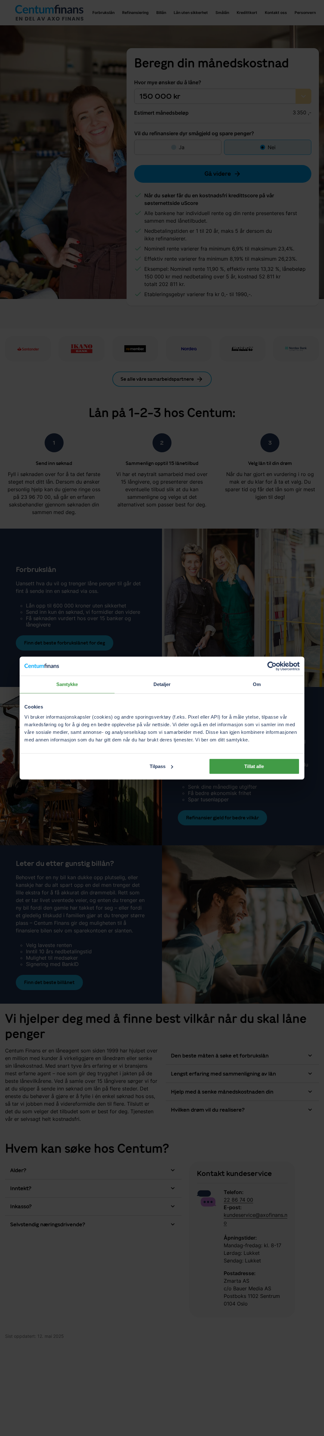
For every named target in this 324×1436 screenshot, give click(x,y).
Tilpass (157, 766)
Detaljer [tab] (162, 684)
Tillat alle (254, 766)
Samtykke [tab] (67, 684)
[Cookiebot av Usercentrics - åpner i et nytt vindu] (272, 666)
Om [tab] (257, 684)
